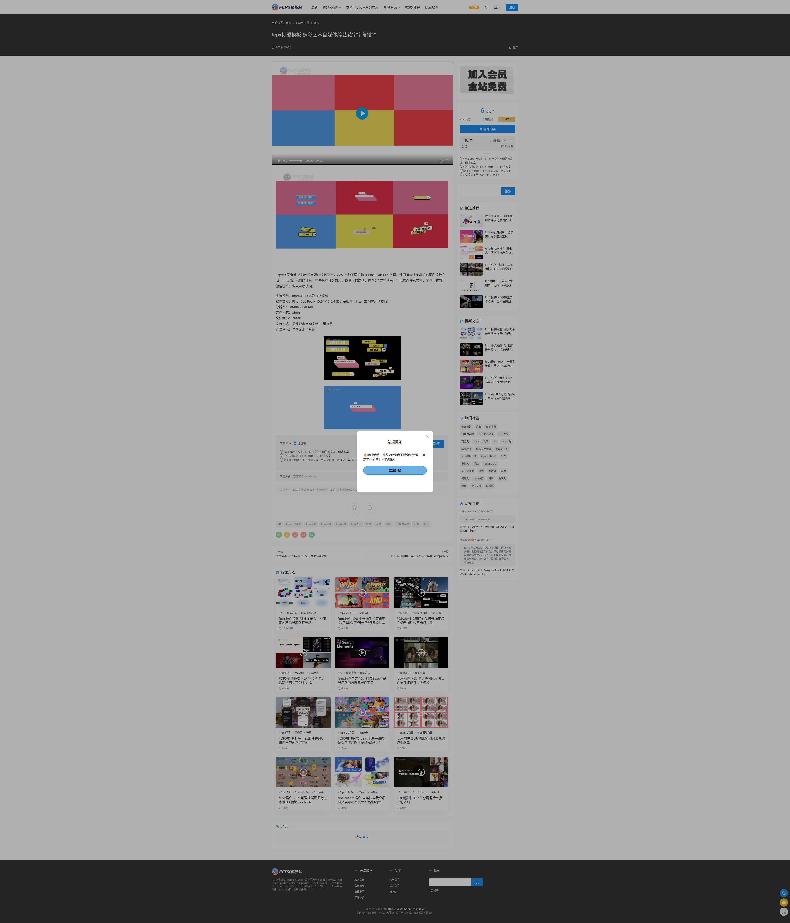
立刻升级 (395, 470)
